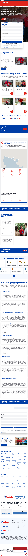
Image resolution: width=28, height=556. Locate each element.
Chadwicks (3, 173)
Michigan (13, 476)
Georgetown (20, 176)
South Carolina (25, 476)
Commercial (17, 22)
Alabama (2, 476)
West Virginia (24, 486)
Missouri (13, 480)
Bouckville (20, 170)
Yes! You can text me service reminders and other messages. (10, 43)
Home (2, 6)
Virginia (24, 483)
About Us (18, 522)
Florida (2, 486)
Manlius (3, 199)
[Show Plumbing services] (8, 118)
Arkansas (2, 479)
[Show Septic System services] (17, 121)
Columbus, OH (3, 465)
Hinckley (11, 177)
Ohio (18, 480)
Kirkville (3, 178)
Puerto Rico (19, 486)
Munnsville (20, 180)
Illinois (7, 477)
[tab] (6, 22)
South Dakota (25, 477)
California (2, 480)
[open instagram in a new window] (6, 531)
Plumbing (3, 118)
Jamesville (11, 198)
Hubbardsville (20, 177)
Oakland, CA (13, 465)
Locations (6, 6)
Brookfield (11, 171)
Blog (22, 522)
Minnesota (13, 477)
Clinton (3, 174)
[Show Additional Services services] (26, 118)
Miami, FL (13, 458)
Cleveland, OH (3, 459)
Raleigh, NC (19, 460)
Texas (23, 480)
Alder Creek (3, 169)
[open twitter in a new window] (10, 531)
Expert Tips (23, 523)
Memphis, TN (13, 455)
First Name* (3, 25)
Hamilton (3, 177)
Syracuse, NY (25, 459)
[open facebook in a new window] (1, 531)
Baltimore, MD (3, 456)
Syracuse (11, 200)
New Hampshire (13, 487)
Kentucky (7, 483)
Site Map (23, 526)
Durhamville (11, 175)
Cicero (3, 196)
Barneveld (20, 169)
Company (18, 520)
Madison (11, 179)
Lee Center (20, 178)
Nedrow (20, 199)
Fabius (19, 197)
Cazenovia (20, 172)
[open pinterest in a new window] (3, 531)
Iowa (7, 480)
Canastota (3, 172)
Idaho (7, 476)
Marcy (19, 179)
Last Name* (3, 28)
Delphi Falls (3, 197)
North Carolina (19, 479)
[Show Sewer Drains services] (8, 121)
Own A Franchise (18, 527)
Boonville (11, 170)
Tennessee (24, 479)
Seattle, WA (24, 456)
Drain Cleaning (4, 88)
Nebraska (13, 483)
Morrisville (11, 180)
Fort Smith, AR (8, 458)
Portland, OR (19, 459)
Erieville (3, 176)
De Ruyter (20, 174)
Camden (19, 171)
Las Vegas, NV (8, 468)
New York (11, 6)
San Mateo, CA (25, 453)
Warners (20, 200)
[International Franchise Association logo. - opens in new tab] (2, 533)
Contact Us (18, 523)
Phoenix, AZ (19, 456)
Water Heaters (13, 118)
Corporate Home (23, 528)
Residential (6, 22)
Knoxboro (11, 178)
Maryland (7, 486)
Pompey (3, 200)
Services (13, 520)
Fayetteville (3, 198)
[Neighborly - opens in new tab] (3, 533)
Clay (10, 196)
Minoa (11, 199)
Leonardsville (3, 179)
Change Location (25, 4)
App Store (16, 513)
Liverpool (20, 198)
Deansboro (3, 175)
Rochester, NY (19, 462)
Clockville (11, 174)
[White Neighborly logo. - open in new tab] (2, 0)
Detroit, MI (7, 453)
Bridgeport (3, 171)
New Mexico (19, 476)
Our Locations (24, 525)
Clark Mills (20, 173)
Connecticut (2, 483)
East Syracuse (11, 197)
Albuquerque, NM (3, 453)
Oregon (18, 483)
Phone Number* (3, 420)
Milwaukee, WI (14, 460)
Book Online (11, 41)
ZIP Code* (2, 423)
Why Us (18, 525)
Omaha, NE (18, 453)
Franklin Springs (12, 176)
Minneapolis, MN (14, 461)
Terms (19, 45)
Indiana (7, 479)
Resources (24, 520)
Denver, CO (2, 468)
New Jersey (13, 488)
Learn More (3, 111)
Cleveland (20, 196)
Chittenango (11, 173)
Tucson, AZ (24, 460)
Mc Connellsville (4, 180)
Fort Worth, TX (8, 460)
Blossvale (3, 170)
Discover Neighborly (6, 513)
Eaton (19, 175)
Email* (2, 417)
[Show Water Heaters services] (17, 118)
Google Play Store (23, 513)
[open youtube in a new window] (5, 531)
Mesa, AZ (13, 457)
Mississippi (13, 479)
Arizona (2, 477)
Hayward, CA (8, 461)
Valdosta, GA (24, 462)
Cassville (11, 172)
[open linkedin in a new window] (8, 531)
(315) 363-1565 (4, 526)
